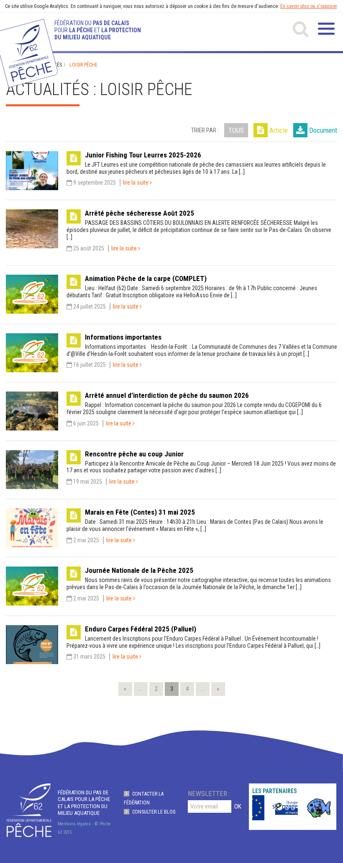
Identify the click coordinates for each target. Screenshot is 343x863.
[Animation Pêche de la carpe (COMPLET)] (32, 309)
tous (236, 130)
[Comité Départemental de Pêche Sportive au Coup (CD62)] (314, 807)
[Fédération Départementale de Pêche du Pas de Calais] (29, 810)
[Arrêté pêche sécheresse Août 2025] (32, 244)
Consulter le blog (154, 812)
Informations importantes (123, 337)
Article (278, 130)
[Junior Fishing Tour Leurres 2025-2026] (32, 185)
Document (323, 130)
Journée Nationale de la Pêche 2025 (139, 570)
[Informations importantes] (32, 368)
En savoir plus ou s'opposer (308, 6)
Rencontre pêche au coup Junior (134, 454)
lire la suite (136, 182)
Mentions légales (74, 824)
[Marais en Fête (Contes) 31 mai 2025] (32, 543)
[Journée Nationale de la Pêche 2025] (32, 601)
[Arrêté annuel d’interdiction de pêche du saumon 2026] (32, 426)
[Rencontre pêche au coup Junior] (32, 485)
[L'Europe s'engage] (281, 807)
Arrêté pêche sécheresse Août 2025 (139, 213)
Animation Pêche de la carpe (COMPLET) (146, 278)
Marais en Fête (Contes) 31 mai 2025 (140, 512)
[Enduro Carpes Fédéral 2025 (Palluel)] (32, 659)
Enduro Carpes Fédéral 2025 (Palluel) (140, 629)
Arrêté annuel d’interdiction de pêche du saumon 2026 (167, 395)
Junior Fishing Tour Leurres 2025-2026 (143, 155)
